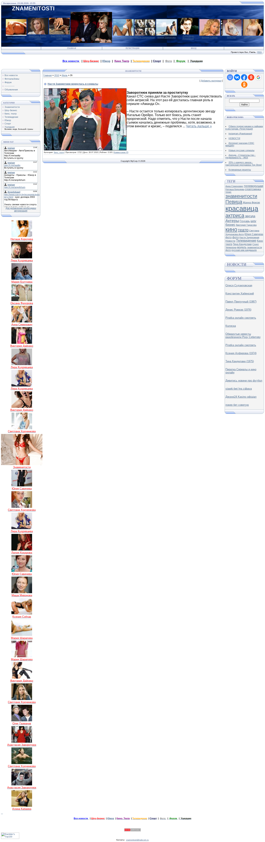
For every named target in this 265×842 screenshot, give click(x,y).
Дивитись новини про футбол (243, 380)
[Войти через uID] (230, 77)
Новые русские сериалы (241, 150)
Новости (230, 240)
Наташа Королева (234, 189)
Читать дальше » (199, 126)
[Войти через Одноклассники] (244, 84)
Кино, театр (11, 113)
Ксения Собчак (210, 37)
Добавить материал (211, 80)
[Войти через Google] (258, 77)
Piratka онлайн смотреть (240, 317)
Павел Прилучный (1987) (241, 301)
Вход (193, 48)
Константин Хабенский (239, 293)
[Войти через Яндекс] (251, 77)
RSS (259, 52)
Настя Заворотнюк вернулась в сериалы (73, 84)
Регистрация (132, 48)
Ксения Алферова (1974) (241, 353)
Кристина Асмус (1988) (37, 37)
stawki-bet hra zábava (238, 388)
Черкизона (230, 247)
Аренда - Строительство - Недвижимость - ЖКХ (240, 156)
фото (235, 237)
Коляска (230, 325)
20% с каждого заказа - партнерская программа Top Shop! (243, 163)
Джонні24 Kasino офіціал (241, 396)
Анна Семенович (16, 37)
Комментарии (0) (121, 152)
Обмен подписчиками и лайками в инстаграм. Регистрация (244, 127)
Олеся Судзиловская (238, 285)
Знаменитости (91, 44)
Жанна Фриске (251, 202)
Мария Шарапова (123, 37)
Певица (233, 201)
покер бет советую (237, 404)
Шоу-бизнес (11, 110)
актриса (234, 215)
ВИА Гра (231, 37)
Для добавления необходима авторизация (21, 209)
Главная (71, 48)
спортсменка (253, 189)
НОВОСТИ (234, 138)
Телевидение (11, 117)
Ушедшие (10, 127)
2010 (56, 75)
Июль (64, 75)
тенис (228, 192)
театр (243, 230)
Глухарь (245, 221)
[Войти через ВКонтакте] (237, 77)
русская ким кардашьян (244, 250)
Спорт (8, 123)
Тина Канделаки (242, 244)
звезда (250, 216)
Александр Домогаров (188, 37)
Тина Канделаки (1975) (239, 361)
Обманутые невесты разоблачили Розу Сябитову (243, 335)
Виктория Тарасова (246, 225)
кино (231, 229)
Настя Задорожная (145, 37)
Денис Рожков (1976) (238, 309)
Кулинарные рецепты (240, 169)
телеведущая (253, 186)
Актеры (232, 221)
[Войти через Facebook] (244, 77)
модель (242, 247)
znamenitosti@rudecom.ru (137, 840)
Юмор (106, 61)
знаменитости (241, 196)
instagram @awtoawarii (240, 133)
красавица (241, 208)
